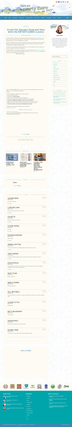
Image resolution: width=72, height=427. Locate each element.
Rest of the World (56, 79)
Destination (14, 17)
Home (5, 17)
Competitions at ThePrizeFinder (12, 111)
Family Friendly (29, 17)
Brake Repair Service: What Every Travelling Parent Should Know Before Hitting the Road (58, 406)
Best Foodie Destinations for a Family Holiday (58, 399)
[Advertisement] (26, 123)
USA (54, 85)
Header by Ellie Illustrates (22, 424)
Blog (10, 17)
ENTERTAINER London (40, 38)
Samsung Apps (11, 51)
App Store (38, 50)
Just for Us (37, 17)
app (19, 139)
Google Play (42, 50)
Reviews (43, 17)
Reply (44, 197)
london (31, 139)
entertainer (23, 139)
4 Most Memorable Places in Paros (59, 91)
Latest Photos (55, 75)
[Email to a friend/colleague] (27, 134)
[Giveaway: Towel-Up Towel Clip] (12, 157)
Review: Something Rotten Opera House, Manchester (59, 99)
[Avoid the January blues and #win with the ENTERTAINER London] (24, 134)
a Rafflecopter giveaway (10, 107)
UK (53, 83)
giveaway (27, 139)
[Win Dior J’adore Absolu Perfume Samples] (26, 157)
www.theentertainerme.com (34, 51)
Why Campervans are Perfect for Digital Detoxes (59, 96)
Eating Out (21, 17)
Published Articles (56, 77)
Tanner (50, 405)
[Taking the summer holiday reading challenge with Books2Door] (40, 157)
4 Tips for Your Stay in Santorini (59, 93)
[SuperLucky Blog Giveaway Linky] (25, 109)
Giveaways (49, 17)
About (54, 17)
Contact (59, 17)
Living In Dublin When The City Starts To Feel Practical (60, 102)
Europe (54, 66)
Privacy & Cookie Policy (65, 424)
